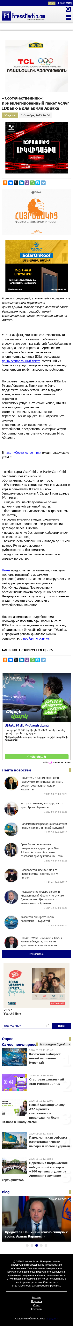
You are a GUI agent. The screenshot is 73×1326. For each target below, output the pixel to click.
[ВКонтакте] (10, 182)
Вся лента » (36, 954)
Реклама (36, 1297)
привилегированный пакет (21, 361)
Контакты (36, 1309)
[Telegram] (43, 182)
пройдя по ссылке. (36, 638)
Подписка (36, 1301)
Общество (10, 115)
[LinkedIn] (21, 182)
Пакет (6, 570)
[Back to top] (66, 1319)
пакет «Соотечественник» (23, 452)
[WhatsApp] (32, 182)
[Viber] (27, 182)
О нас (36, 1305)
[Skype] (37, 182)
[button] (27, 1245)
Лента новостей (16, 770)
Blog (6, 1192)
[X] (16, 182)
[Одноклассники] (5, 182)
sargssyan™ (52, 1318)
